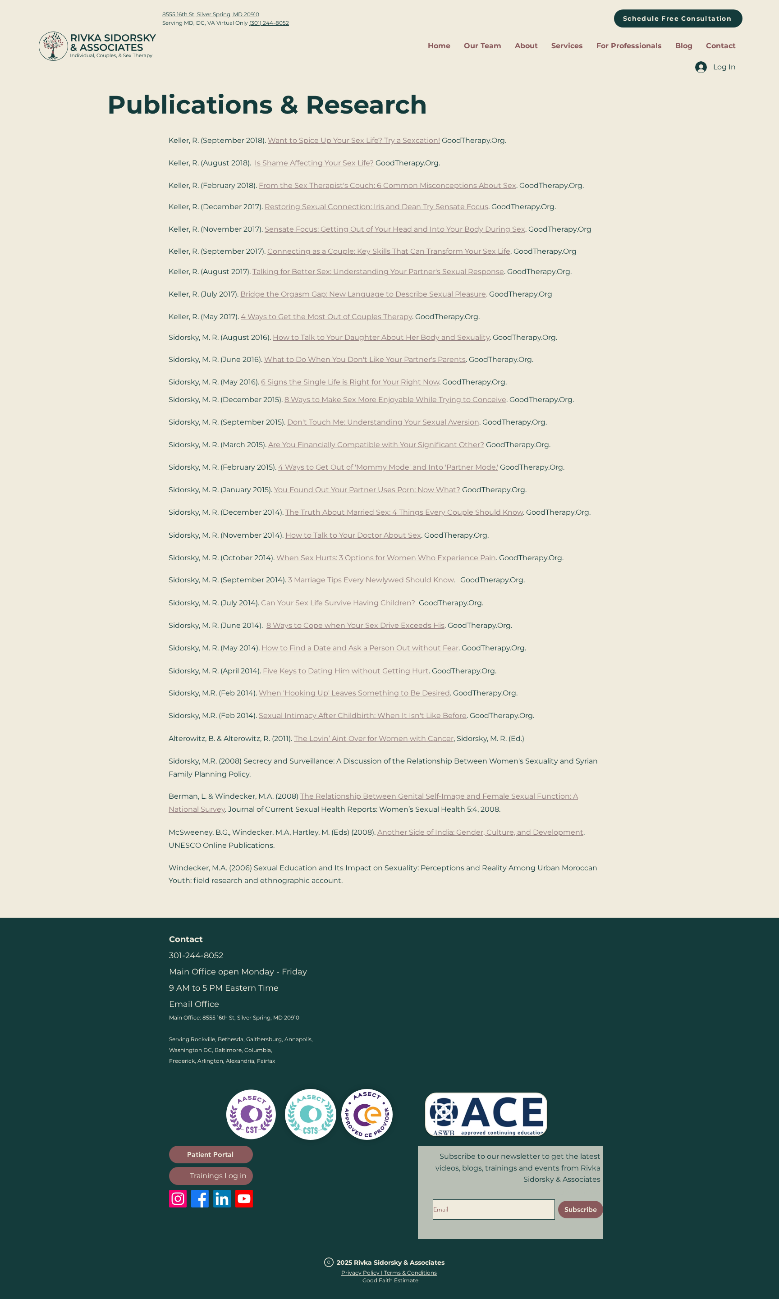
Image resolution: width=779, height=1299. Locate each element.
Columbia (257, 1050)
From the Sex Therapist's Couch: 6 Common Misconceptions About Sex (387, 185)
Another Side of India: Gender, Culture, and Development (480, 832)
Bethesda (230, 1039)
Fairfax (266, 1060)
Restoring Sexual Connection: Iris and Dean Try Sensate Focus (376, 206)
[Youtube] (244, 1199)
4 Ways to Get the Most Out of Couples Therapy (326, 316)
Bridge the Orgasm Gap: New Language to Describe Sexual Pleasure (363, 294)
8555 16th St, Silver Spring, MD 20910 (210, 14)
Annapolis (298, 1039)
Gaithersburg (264, 1039)
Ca (265, 603)
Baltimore (228, 1050)
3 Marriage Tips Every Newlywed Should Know (371, 580)
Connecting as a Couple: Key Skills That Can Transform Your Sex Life (388, 251)
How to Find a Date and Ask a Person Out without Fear (359, 648)
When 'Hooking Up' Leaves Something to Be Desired (354, 693)
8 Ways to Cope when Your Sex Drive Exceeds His (355, 625)
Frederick (182, 1060)
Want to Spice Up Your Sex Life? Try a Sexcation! (354, 140)
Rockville (203, 1039)
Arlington (210, 1060)
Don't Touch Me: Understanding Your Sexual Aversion (383, 422)
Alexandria (240, 1060)
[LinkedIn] (222, 1199)
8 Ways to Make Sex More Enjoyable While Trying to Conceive (395, 399)
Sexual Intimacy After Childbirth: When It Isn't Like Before (363, 715)
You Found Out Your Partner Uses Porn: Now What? (367, 489)
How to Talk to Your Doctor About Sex (353, 535)
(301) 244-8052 (269, 22)
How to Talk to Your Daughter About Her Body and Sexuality (381, 337)
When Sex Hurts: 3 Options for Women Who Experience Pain (386, 557)
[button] (526, 46)
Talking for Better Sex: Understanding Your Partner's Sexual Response (378, 271)
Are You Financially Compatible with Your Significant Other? (376, 444)
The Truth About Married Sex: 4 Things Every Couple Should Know (404, 512)
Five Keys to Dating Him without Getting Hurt (346, 671)
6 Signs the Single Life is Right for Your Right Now (350, 382)
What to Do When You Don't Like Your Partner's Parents (365, 359)
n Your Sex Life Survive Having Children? (342, 603)
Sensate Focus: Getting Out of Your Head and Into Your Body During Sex (395, 229)
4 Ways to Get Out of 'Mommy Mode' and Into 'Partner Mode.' (388, 467)
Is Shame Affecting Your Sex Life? (314, 163)
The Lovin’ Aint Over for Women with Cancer (374, 738)
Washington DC (190, 1050)
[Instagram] (178, 1199)
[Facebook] (200, 1199)
